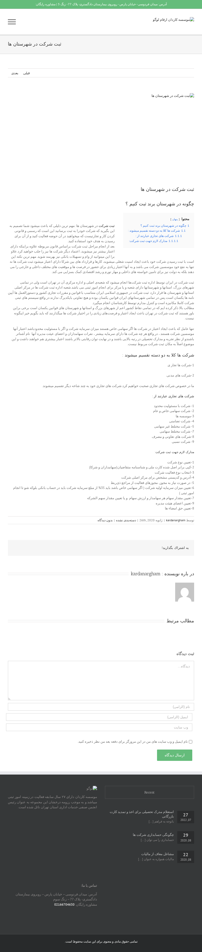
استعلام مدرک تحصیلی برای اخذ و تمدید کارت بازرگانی (142, 814)
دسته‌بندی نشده (126, 520)
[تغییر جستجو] (30, 21)
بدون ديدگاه (105, 520)
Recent (149, 792)
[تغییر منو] (12, 21)
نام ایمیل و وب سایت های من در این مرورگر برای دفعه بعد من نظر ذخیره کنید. (133, 741)
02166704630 (64, 904)
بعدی (14, 73)
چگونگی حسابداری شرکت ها (153, 834)
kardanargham (175, 520)
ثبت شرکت (107, 226)
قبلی (26, 73)
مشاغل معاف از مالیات (157, 854)
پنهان (175, 219)
